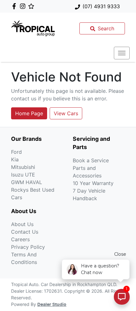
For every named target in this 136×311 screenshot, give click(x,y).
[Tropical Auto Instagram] (24, 6)
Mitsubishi (23, 167)
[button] (122, 53)
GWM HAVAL (26, 182)
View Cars (66, 113)
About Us (22, 224)
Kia (15, 159)
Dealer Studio (51, 304)
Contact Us (24, 232)
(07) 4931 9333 (101, 6)
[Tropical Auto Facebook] (15, 6)
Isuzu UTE (23, 174)
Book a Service (91, 160)
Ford (16, 152)
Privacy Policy (28, 247)
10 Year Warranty (93, 183)
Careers (20, 239)
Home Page (29, 113)
